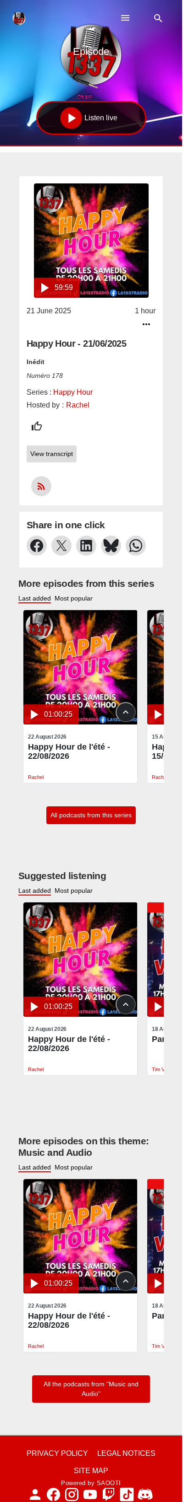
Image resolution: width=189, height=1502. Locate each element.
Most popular (74, 598)
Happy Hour (73, 392)
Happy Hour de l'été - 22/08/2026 (69, 751)
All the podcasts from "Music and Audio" (91, 1388)
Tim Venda (163, 1069)
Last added (34, 598)
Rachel (77, 405)
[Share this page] (146, 324)
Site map (91, 1471)
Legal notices (126, 1453)
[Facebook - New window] (37, 546)
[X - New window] (61, 546)
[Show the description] (126, 712)
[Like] (37, 426)
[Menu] (125, 18)
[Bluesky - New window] (111, 546)
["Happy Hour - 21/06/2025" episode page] (91, 240)
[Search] (158, 18)
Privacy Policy (57, 1453)
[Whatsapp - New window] (136, 546)
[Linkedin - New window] (86, 546)
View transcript (51, 453)
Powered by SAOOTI (91, 1483)
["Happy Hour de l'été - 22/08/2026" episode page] (80, 667)
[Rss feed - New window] (41, 486)
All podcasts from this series (91, 815)
